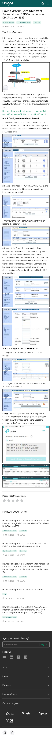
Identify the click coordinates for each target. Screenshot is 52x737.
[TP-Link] (9, 714)
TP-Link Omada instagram (26, 657)
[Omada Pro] (42, 714)
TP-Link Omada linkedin (11, 657)
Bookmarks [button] (4, 732)
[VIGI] (9, 721)
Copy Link (12, 732)
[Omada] (26, 714)
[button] (42, 3)
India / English (12, 703)
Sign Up (44, 644)
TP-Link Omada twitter (19, 657)
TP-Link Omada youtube (4, 657)
